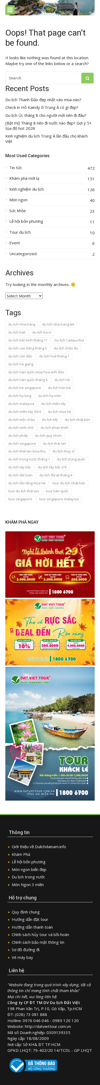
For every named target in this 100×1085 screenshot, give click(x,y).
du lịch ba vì (41, 332)
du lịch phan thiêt (54, 427)
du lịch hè (62, 379)
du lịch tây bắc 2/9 (52, 467)
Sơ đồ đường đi (25, 949)
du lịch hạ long (19, 395)
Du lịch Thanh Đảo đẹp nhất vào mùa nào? (43, 99)
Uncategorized (23, 253)
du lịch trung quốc (71, 459)
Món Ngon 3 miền (28, 884)
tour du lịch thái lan (23, 491)
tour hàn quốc (57, 491)
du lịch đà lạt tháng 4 (55, 475)
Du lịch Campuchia (69, 340)
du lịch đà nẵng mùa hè (27, 483)
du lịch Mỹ (50, 419)
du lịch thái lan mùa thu (27, 451)
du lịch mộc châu (21, 419)
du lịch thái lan (54, 443)
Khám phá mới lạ (24, 178)
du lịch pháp (18, 435)
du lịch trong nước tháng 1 (29, 459)
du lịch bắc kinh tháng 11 (27, 340)
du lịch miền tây (53, 403)
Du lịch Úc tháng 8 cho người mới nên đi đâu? (45, 115)
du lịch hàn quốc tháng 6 (27, 379)
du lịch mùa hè (59, 411)
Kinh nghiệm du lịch (26, 189)
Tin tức (15, 167)
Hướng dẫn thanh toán (32, 927)
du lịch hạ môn (49, 395)
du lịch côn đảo (20, 356)
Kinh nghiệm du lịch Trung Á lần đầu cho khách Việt (46, 139)
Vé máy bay (22, 957)
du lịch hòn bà (59, 387)
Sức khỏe (17, 210)
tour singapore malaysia (59, 499)
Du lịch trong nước (28, 876)
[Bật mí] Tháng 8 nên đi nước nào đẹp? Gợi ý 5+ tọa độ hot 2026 (48, 126)
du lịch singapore (22, 443)
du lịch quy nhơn (48, 435)
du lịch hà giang (20, 364)
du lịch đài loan (20, 475)
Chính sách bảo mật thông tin (38, 942)
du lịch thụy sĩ (63, 451)
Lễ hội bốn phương (26, 221)
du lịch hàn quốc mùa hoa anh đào (36, 372)
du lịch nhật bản (77, 419)
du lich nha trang (21, 324)
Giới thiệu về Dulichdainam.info (39, 846)
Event (14, 242)
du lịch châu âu (66, 348)
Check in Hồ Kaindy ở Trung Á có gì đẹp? (41, 107)
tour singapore (20, 499)
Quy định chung (26, 912)
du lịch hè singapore (24, 387)
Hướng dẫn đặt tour (30, 919)
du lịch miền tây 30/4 (24, 411)
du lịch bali (16, 332)
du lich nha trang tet (58, 324)
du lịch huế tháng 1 (54, 356)
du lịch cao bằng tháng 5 (27, 348)
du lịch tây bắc (19, 467)
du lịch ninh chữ (21, 427)
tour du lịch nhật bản (69, 483)
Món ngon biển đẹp (29, 869)
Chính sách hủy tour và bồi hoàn (40, 934)
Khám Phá (21, 854)
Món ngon (18, 199)
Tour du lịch (20, 232)
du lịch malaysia (21, 403)
